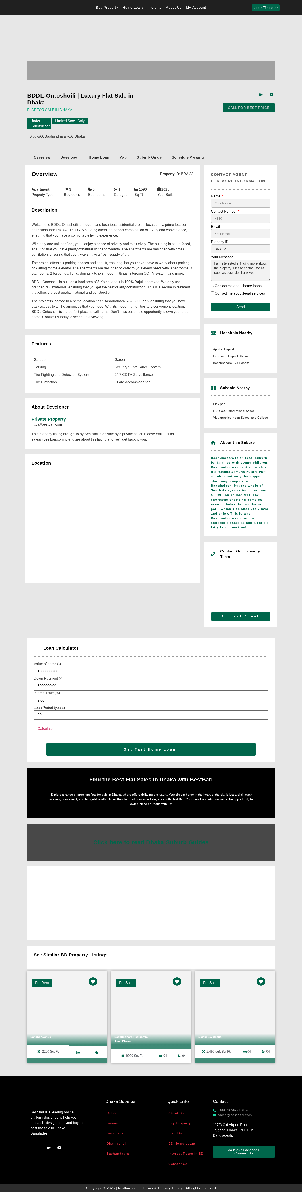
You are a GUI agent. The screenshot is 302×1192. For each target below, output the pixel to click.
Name (216, 196)
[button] (151, 66)
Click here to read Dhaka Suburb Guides (151, 842)
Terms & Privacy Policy (162, 1188)
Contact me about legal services (240, 293)
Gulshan (114, 1113)
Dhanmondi (116, 1143)
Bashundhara (118, 1153)
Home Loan (99, 157)
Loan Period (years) (49, 708)
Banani (113, 1123)
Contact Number (224, 211)
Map (123, 157)
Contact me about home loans (238, 286)
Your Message (222, 257)
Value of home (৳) (47, 664)
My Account (196, 7)
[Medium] (261, 94)
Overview (42, 157)
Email (215, 227)
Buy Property (107, 7)
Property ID (220, 242)
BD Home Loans (182, 1143)
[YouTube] (272, 94)
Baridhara (115, 1133)
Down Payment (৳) (48, 678)
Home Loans (133, 7)
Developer (69, 157)
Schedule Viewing (188, 157)
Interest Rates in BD (186, 1153)
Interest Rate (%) (47, 693)
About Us (174, 7)
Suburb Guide (149, 157)
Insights (155, 7)
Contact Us (177, 1164)
